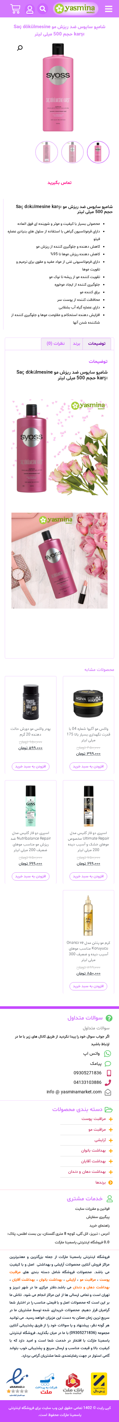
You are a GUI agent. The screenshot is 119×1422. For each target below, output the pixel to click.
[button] (108, 8)
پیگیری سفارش (97, 1217)
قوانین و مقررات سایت (92, 1208)
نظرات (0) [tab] (56, 344)
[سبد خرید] (15, 9)
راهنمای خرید (99, 1225)
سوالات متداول (96, 1028)
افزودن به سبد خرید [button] (88, 766)
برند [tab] (76, 344)
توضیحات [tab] (96, 344)
